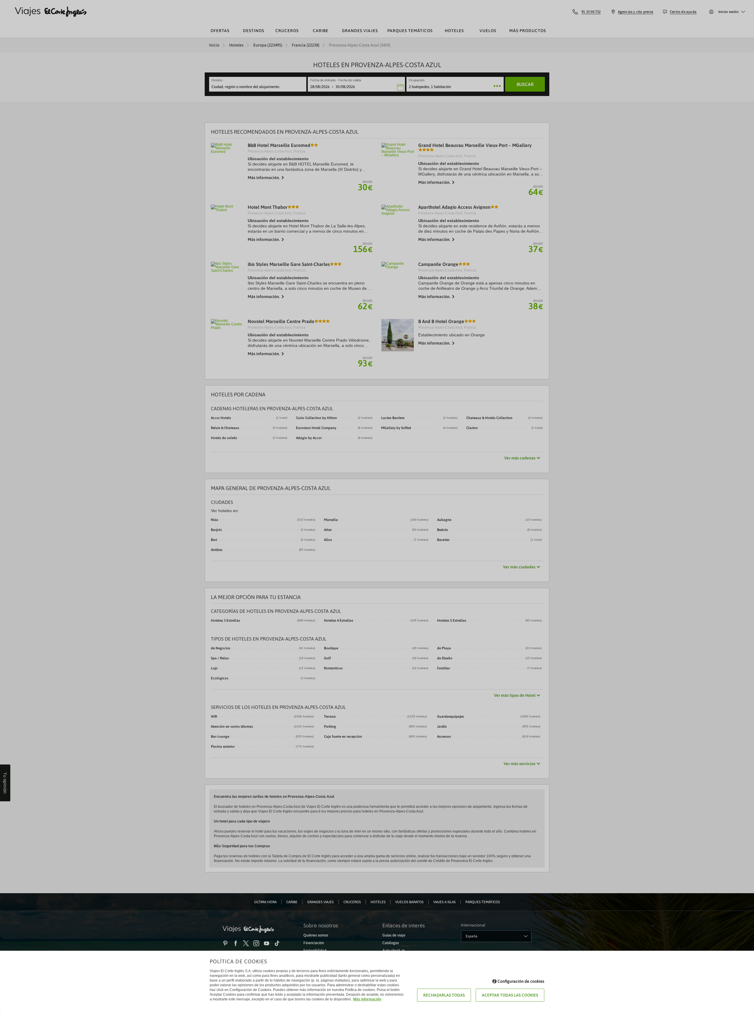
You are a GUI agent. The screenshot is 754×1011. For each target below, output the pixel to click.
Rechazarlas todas (444, 995)
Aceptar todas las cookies (510, 995)
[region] (377, 505)
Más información (367, 999)
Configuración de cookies (520, 981)
